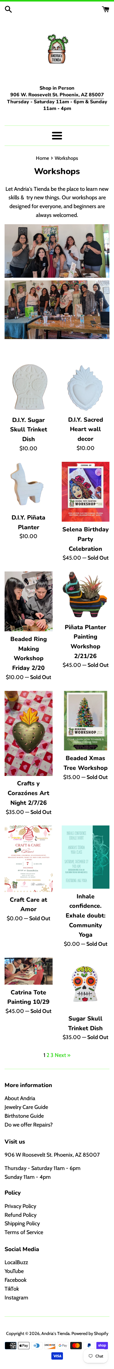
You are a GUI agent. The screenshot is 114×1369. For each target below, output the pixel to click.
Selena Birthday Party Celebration (85, 539)
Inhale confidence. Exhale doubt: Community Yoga (85, 915)
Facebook (15, 1280)
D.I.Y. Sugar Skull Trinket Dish (28, 429)
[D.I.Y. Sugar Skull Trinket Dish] (29, 388)
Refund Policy (20, 1215)
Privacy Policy (20, 1206)
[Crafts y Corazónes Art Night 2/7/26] (29, 733)
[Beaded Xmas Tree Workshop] (86, 721)
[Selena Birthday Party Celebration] (86, 492)
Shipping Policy (22, 1223)
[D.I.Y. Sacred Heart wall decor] (86, 388)
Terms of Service (24, 1232)
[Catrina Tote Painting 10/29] (29, 971)
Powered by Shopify (89, 1333)
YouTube (14, 1271)
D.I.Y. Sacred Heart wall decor (85, 429)
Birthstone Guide (24, 1116)
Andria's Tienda (55, 1333)
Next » (63, 1055)
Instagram (16, 1297)
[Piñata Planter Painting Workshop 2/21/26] (86, 595)
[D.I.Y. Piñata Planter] (29, 486)
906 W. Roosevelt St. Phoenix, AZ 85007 (57, 94)
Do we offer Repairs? (29, 1124)
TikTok (12, 1288)
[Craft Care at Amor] (29, 858)
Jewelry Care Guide (26, 1107)
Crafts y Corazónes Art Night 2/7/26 (28, 793)
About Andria (20, 1098)
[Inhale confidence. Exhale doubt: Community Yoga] (86, 856)
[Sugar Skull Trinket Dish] (86, 984)
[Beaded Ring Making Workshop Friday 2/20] (29, 601)
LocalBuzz (16, 1262)
